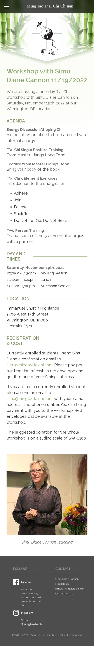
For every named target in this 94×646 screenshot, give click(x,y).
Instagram (27, 612)
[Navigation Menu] (6, 6)
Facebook (26, 582)
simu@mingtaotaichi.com (70, 588)
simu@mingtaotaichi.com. (30, 365)
